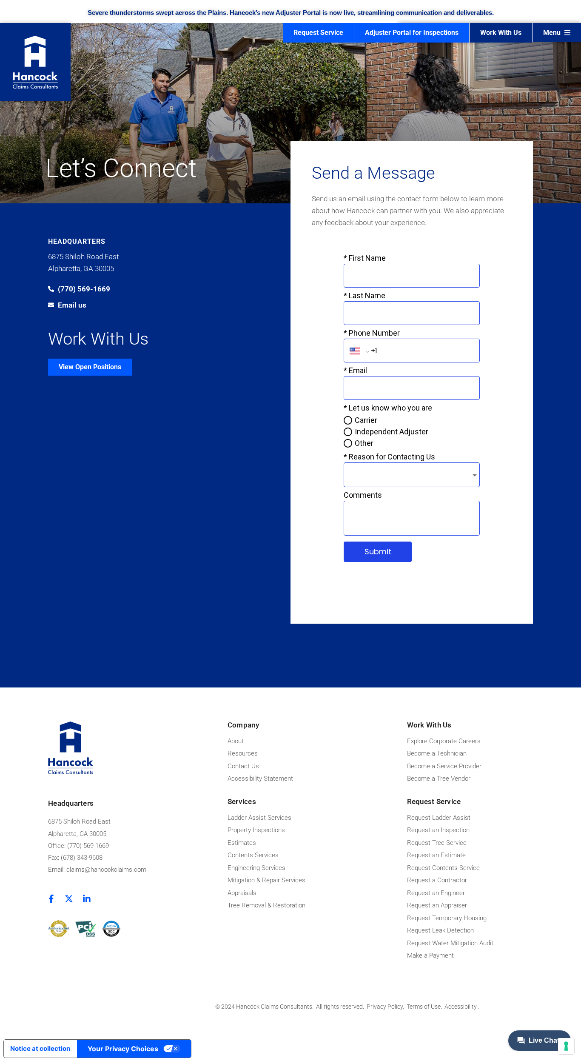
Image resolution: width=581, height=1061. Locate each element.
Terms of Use (424, 1006)
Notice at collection (40, 1048)
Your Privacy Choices (123, 1048)
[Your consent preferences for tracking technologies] (566, 1046)
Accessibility (461, 1006)
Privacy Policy (385, 1006)
